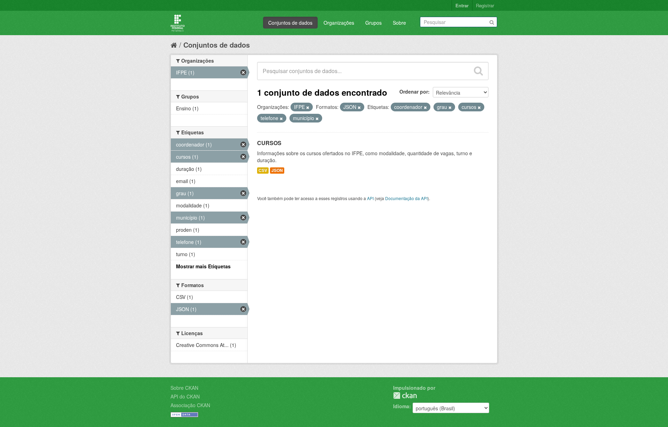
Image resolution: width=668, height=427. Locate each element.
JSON (277, 170)
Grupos (373, 22)
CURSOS (269, 143)
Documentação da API (406, 198)
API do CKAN (185, 396)
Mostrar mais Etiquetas (203, 266)
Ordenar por (413, 91)
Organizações (339, 22)
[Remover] (307, 107)
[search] (478, 71)
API (370, 198)
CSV (263, 170)
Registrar (485, 5)
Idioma (401, 406)
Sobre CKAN (184, 387)
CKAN (405, 395)
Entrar (462, 5)
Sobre (399, 22)
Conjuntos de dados (290, 22)
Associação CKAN (190, 405)
